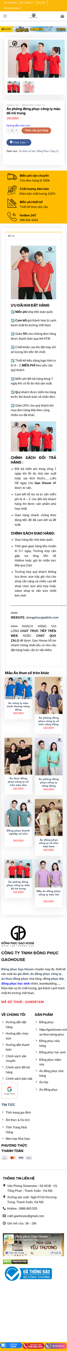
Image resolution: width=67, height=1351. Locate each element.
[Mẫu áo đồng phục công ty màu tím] (49, 873)
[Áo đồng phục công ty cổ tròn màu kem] (49, 817)
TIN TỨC (8, 1105)
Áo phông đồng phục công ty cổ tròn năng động (48, 721)
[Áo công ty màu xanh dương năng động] (18, 688)
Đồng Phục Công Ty (33, 105)
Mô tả (11, 235)
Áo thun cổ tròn (27, 151)
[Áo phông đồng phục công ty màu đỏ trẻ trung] (18, 869)
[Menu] (5, 15)
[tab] (33, 236)
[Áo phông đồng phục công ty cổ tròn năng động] (49, 695)
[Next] (59, 58)
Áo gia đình (10, 2)
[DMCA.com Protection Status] (15, 1261)
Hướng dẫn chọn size (18, 125)
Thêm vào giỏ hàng (36, 130)
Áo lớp (41, 2)
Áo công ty (27, 2)
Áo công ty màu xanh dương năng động (18, 706)
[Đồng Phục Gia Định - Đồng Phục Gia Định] (33, 16)
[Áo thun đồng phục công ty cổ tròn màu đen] (18, 756)
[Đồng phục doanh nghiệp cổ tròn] (18, 813)
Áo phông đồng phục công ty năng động (49, 782)
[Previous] (13, 58)
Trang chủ (13, 105)
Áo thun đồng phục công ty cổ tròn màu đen (18, 781)
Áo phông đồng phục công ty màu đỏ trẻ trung (18, 885)
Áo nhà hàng (11, 8)
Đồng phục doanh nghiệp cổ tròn (18, 832)
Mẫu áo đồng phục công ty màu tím (49, 893)
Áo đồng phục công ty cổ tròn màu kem (48, 843)
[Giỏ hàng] (62, 16)
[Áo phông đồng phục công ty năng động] (49, 756)
